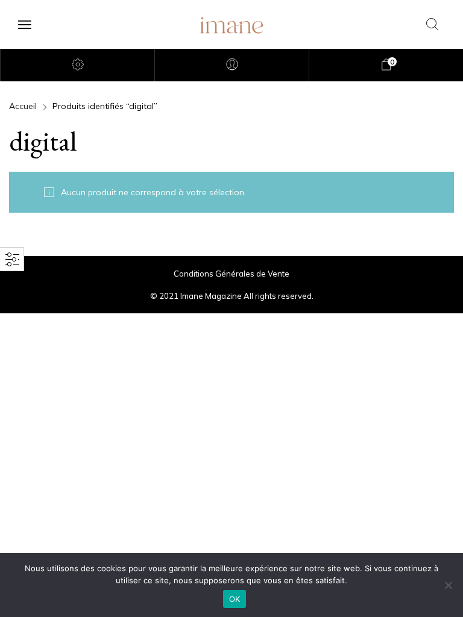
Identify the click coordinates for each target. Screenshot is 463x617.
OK (235, 599)
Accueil (23, 106)
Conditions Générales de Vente (231, 273)
